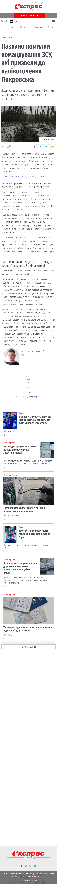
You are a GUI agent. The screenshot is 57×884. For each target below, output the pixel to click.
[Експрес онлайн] (28, 7)
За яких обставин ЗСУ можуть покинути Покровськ (25, 176)
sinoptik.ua (37, 396)
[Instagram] (38, 2)
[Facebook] (32, 2)
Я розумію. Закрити (29, 880)
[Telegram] (42, 2)
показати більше (28, 647)
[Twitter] (36, 2)
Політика (38, 27)
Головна (11, 27)
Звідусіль (24, 27)
